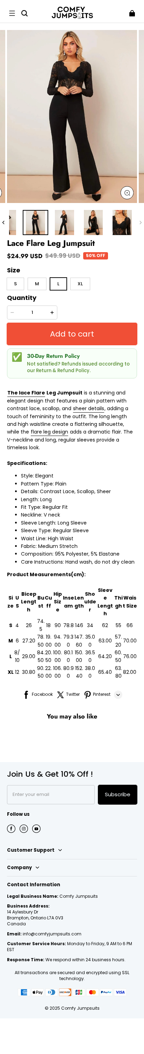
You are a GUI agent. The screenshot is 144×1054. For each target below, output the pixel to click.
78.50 (40, 640)
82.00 (129, 672)
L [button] (58, 283)
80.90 (68, 672)
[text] (72, 534)
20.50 (48, 656)
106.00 (57, 672)
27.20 (28, 640)
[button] (12, 13)
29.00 (28, 656)
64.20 (105, 656)
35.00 (90, 640)
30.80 (28, 672)
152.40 (79, 672)
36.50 (90, 656)
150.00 (79, 656)
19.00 (48, 640)
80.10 (68, 656)
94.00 (58, 640)
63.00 (105, 640)
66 (130, 625)
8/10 (17, 656)
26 (29, 625)
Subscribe (117, 794)
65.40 (105, 672)
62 (105, 625)
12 (17, 672)
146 (79, 625)
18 (48, 625)
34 (90, 625)
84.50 (41, 656)
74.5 (41, 625)
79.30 (68, 640)
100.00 (57, 656)
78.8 (68, 625)
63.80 (118, 672)
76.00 (130, 656)
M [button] (37, 283)
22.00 (48, 672)
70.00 (130, 640)
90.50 (40, 672)
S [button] (15, 283)
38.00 (90, 672)
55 (118, 625)
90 (58, 625)
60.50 (118, 656)
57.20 (118, 640)
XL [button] (80, 283)
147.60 (79, 640)
